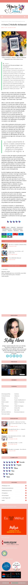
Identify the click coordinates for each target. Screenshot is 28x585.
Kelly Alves (4, 27)
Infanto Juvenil (4, 402)
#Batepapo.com (14, 485)
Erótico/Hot (17, 408)
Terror (15, 404)
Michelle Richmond (7, 229)
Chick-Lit (3, 408)
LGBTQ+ (3, 410)
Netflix (14, 500)
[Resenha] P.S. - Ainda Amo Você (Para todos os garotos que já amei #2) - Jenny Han (17, 423)
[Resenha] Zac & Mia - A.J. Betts (15, 442)
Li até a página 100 (14, 498)
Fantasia (3, 400)
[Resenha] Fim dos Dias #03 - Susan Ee (16, 429)
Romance (16, 230)
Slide (10, 21)
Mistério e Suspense (17, 229)
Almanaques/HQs (5, 394)
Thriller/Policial (5, 406)
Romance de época (19, 412)
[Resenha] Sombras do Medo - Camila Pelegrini (16, 436)
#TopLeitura (14, 493)
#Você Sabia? (14, 495)
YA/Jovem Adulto (5, 414)
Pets (2, 404)
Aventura (16, 394)
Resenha (10, 230)
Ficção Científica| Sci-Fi (20, 400)
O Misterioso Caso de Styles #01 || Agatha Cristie (15, 252)
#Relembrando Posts (14, 490)
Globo (7, 227)
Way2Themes (15, 583)
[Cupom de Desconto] (14, 534)
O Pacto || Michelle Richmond (14, 258)
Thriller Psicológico (19, 406)
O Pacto (4, 230)
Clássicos (16, 396)
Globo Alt (13, 227)
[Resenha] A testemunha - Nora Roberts (17, 449)
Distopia (3, 398)
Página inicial (4, 21)
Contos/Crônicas (5, 396)
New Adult (16, 410)
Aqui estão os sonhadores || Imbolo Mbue (17, 244)
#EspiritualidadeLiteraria (14, 488)
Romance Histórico (6, 412)
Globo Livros (20, 227)
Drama (16, 398)
